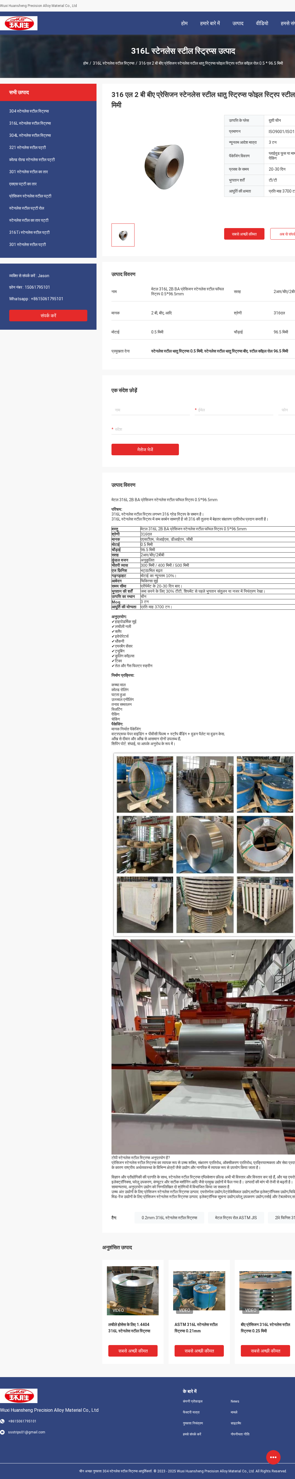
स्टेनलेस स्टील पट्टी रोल (26, 208)
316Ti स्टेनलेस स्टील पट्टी (29, 232)
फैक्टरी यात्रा (191, 1412)
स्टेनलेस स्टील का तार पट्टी (28, 220)
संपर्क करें (48, 315)
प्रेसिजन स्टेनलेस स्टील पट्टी (30, 196)
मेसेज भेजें (145, 449)
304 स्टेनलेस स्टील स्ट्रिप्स (29, 111)
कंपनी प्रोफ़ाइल (193, 1401)
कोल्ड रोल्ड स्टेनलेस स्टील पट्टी (32, 159)
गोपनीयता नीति (240, 1434)
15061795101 (37, 287)
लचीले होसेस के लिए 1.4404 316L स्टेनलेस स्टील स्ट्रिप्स (129, 1327)
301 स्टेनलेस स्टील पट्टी (27, 244)
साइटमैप (236, 1423)
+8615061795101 (47, 298)
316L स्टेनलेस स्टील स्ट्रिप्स (113, 63)
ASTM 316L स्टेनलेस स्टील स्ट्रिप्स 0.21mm (196, 1327)
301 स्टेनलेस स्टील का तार (28, 171)
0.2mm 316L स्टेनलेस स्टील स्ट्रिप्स (169, 1217)
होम (85, 63)
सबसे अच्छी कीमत (244, 234)
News (235, 1401)
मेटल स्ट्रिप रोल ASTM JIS (236, 1217)
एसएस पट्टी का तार (23, 184)
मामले (234, 1412)
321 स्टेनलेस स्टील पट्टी (27, 147)
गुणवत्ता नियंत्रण (193, 1423)
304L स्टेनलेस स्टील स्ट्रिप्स (30, 135)
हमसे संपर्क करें (192, 1434)
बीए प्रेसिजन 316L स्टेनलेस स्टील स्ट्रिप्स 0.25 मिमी (265, 1327)
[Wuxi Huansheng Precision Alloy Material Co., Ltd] (18, 23)
